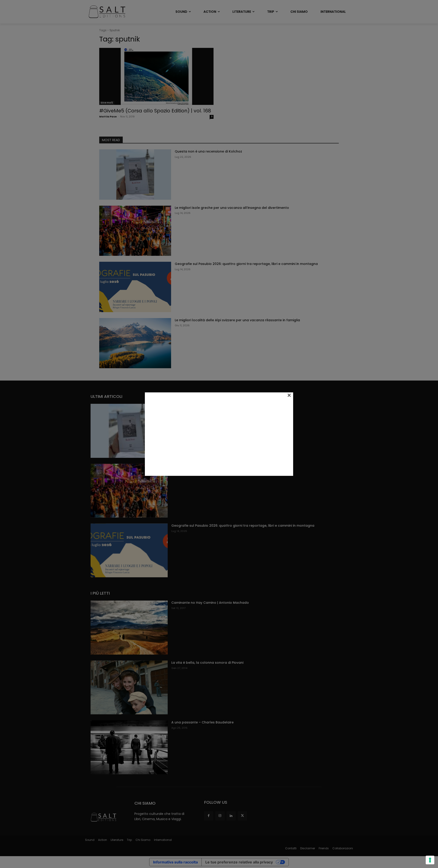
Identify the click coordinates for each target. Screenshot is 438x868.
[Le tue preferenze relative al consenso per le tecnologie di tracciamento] (430, 860)
